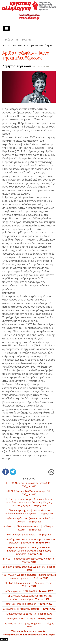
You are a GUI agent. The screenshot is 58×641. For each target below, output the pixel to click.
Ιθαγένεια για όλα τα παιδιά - (29, 613)
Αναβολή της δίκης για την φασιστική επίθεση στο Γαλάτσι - (29, 528)
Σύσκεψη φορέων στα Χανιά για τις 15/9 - (29, 568)
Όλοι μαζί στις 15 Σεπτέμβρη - (29, 603)
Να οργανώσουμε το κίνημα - (29, 618)
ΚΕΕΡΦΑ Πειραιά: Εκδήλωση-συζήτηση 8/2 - (29, 493)
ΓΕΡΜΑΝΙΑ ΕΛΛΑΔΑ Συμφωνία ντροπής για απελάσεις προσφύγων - (29, 597)
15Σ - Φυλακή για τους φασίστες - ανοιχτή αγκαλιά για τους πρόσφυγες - (29, 576)
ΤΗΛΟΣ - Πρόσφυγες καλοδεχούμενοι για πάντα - (29, 560)
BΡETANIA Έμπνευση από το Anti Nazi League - (29, 584)
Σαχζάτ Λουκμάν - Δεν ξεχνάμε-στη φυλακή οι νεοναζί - (29, 520)
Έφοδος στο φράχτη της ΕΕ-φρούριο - (29, 625)
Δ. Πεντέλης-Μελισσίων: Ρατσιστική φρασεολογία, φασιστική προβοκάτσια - (29, 541)
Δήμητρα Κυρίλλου (16, 66)
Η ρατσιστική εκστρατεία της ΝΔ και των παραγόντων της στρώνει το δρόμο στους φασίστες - (29, 550)
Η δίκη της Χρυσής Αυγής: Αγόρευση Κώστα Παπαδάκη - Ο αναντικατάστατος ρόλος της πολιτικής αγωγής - (29, 502)
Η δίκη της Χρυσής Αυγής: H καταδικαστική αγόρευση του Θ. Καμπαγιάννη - (29, 512)
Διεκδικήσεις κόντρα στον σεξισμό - (29, 608)
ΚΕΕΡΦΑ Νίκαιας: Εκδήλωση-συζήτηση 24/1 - (29, 484)
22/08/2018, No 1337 (40, 66)
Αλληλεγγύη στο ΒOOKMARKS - (29, 591)
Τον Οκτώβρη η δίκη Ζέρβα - (29, 534)
